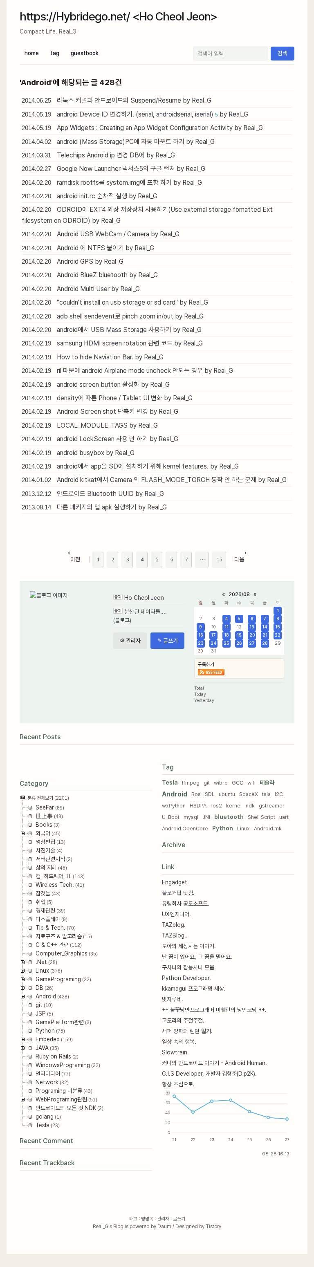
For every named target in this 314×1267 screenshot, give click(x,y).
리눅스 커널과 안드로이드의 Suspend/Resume (119, 100)
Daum (164, 1226)
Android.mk (268, 828)
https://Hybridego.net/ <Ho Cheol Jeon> (118, 16)
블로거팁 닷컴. (178, 893)
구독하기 (206, 664)
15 (277, 627)
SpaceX (248, 794)
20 (252, 635)
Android (174, 794)
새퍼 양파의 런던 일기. (187, 1031)
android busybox (80, 453)
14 (264, 627)
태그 (133, 1219)
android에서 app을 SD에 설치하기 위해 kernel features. (133, 466)
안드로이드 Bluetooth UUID (95, 494)
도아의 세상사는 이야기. (189, 946)
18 (226, 635)
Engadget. (175, 882)
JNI (206, 817)
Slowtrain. (175, 1052)
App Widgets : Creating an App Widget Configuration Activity (145, 128)
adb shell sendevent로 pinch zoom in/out (115, 316)
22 (277, 635)
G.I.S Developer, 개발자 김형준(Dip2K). (209, 1073)
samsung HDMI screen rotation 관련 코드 (115, 343)
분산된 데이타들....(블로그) (140, 615)
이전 (75, 559)
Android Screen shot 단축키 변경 (102, 411)
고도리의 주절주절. (183, 1020)
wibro (221, 783)
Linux (243, 828)
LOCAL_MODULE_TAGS (92, 425)
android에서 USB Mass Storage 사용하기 (114, 330)
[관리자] (130, 640)
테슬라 (267, 782)
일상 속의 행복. (179, 1041)
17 (213, 635)
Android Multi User (83, 289)
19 (239, 635)
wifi (251, 783)
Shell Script (261, 817)
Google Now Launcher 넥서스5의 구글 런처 (116, 169)
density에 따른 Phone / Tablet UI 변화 (109, 398)
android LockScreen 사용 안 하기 (102, 439)
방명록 (147, 1219)
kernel (234, 806)
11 (226, 627)
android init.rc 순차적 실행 (92, 196)
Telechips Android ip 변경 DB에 (101, 155)
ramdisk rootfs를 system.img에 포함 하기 (114, 182)
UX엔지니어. (176, 914)
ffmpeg (191, 783)
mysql (191, 817)
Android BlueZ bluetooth (92, 275)
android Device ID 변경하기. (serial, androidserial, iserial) (135, 114)
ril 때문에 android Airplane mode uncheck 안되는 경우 (130, 370)
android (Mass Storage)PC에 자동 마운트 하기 (120, 142)
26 (239, 643)
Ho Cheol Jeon (144, 597)
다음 (239, 559)
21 (264, 635)
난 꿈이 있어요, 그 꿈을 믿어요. (197, 956)
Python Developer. (186, 978)
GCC (237, 783)
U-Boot (170, 817)
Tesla (170, 782)
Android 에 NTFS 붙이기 (90, 248)
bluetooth (229, 817)
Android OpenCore (185, 828)
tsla (266, 794)
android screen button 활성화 (98, 384)
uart (284, 817)
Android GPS (75, 261)
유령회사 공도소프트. (185, 903)
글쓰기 (179, 1219)
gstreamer (272, 806)
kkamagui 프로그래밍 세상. (194, 988)
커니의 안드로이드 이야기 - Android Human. (214, 1063)
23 (201, 643)
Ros (196, 794)
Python (222, 828)
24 (214, 643)
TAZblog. (174, 925)
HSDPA (198, 806)
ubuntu (227, 794)
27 (252, 643)
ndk (250, 806)
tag (54, 53)
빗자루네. (172, 999)
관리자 (163, 1219)
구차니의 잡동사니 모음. (189, 967)
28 (265, 643)
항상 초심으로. (178, 1084)
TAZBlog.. (175, 935)
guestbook (85, 53)
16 (200, 635)
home (32, 53)
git (207, 783)
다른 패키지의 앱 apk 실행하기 (97, 507)
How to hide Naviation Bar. (95, 357)
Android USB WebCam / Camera (103, 234)
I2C (279, 794)
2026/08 (239, 594)
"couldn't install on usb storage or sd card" (117, 302)
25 (226, 643)
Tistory (213, 1226)
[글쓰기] (167, 640)
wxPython (174, 806)
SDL (210, 794)
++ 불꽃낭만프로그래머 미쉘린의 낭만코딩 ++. (214, 1010)
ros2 (216, 806)
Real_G (100, 1226)
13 (251, 627)
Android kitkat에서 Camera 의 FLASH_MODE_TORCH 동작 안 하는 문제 (156, 480)
